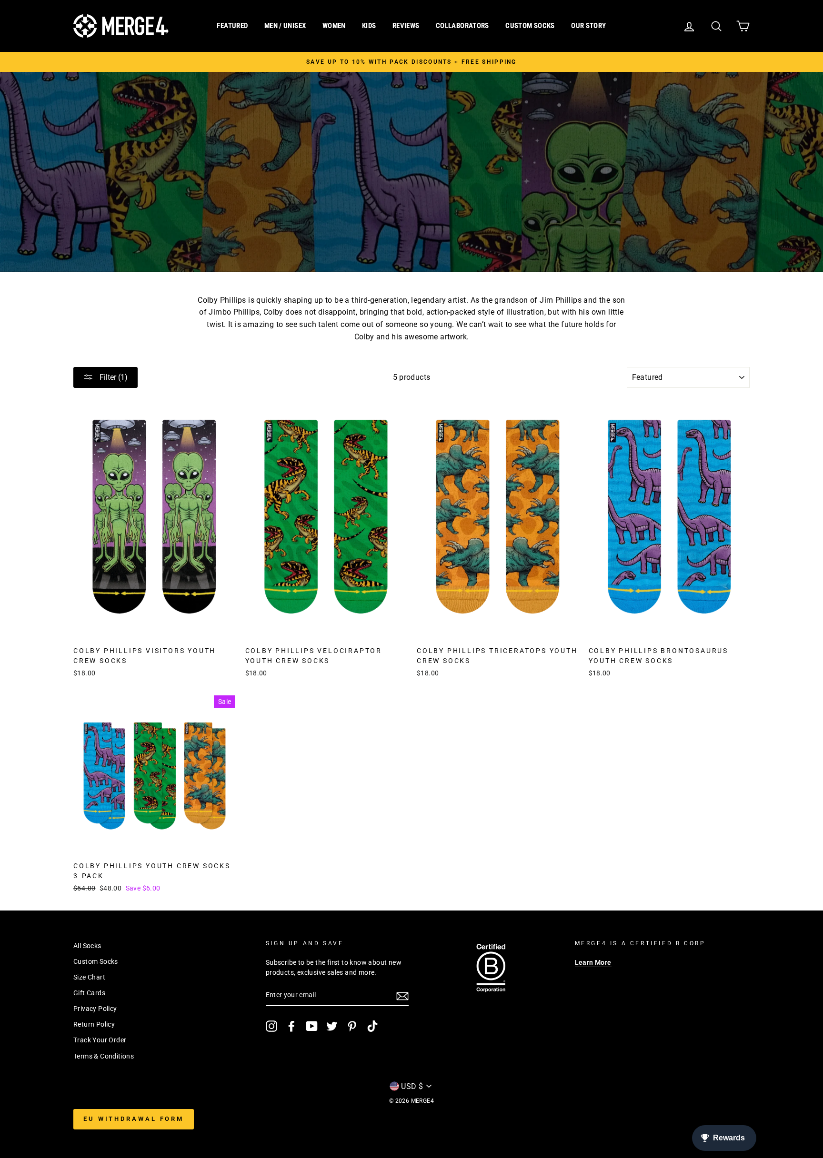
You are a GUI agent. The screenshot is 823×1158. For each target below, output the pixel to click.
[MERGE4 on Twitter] (332, 1026)
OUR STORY (588, 25)
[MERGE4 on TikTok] (372, 1026)
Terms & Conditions (103, 1056)
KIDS (369, 25)
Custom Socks (95, 961)
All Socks (87, 946)
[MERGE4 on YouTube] (312, 1026)
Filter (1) (113, 377)
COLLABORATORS (462, 25)
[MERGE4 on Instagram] (271, 1026)
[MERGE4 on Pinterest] (352, 1026)
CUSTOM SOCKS (530, 25)
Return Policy (94, 1024)
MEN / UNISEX (285, 25)
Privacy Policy (95, 1008)
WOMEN (334, 25)
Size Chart (89, 977)
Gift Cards (89, 993)
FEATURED (232, 25)
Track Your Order (99, 1040)
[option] (411, 62)
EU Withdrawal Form (133, 1118)
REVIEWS (406, 25)
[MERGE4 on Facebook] (291, 1026)
